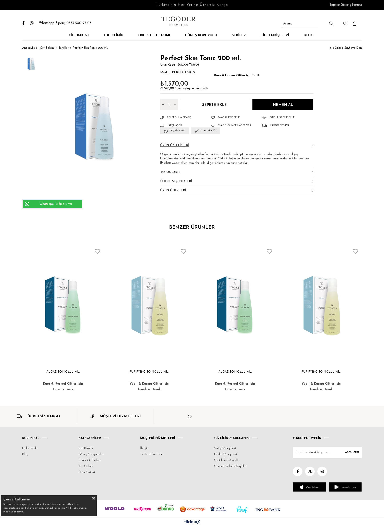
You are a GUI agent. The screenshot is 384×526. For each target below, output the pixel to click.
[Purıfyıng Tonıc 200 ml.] (149, 305)
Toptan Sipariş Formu (346, 5)
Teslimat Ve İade (151, 454)
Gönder (352, 452)
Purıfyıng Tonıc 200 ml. (149, 371)
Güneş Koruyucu (201, 35)
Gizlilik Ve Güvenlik (226, 460)
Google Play (349, 487)
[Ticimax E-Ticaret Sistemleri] (192, 522)
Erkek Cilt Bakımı (154, 35)
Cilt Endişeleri (274, 35)
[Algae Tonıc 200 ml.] (63, 305)
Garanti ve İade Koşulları (230, 466)
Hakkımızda (30, 448)
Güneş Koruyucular (91, 454)
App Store (312, 487)
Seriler (239, 35)
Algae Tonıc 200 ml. (63, 371)
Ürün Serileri (87, 472)
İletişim (144, 448)
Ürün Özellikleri (174, 145)
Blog (308, 35)
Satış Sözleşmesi (225, 448)
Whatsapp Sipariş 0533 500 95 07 (65, 23)
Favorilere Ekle (97, 251)
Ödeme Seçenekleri (176, 181)
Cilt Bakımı (79, 35)
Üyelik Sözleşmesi (225, 454)
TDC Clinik (113, 35)
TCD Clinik (86, 466)
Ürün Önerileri (173, 190)
